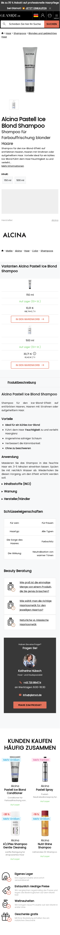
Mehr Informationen (13, 166)
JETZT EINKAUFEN (36, 8)
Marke (9, 250)
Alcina (55, 220)
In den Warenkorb (28, 319)
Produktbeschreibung (22, 382)
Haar (8, 33)
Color (35, 250)
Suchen (51, 24)
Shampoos (20, 33)
